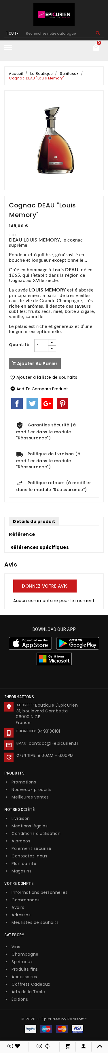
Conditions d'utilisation (36, 833)
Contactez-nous (29, 856)
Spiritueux (22, 962)
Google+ (47, 403)
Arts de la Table (28, 992)
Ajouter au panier (37, 363)
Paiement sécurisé (32, 848)
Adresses (21, 915)
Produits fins (25, 969)
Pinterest (62, 403)
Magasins (21, 871)
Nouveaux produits (32, 789)
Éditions (20, 999)
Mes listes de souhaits (35, 922)
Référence (22, 534)
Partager (17, 403)
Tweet (32, 403)
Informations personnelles (40, 892)
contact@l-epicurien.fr (53, 743)
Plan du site (24, 863)
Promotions (24, 782)
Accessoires (24, 977)
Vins (16, 947)
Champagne (25, 954)
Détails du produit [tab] (34, 521)
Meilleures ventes (30, 797)
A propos (21, 841)
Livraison (21, 818)
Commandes (26, 900)
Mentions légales (30, 826)
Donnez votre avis (45, 586)
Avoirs (18, 907)
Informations (19, 696)
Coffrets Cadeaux (31, 984)
